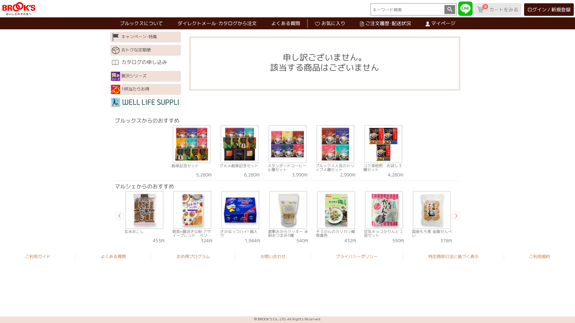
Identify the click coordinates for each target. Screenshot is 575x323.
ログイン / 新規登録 (549, 9)
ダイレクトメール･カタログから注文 (217, 23)
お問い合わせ (272, 257)
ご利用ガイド (37, 257)
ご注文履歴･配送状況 (388, 23)
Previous (118, 217)
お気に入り (333, 23)
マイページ (443, 23)
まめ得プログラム (193, 257)
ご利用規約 (539, 257)
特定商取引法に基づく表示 (453, 257)
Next (456, 217)
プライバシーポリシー (357, 257)
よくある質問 (285, 23)
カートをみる (501, 8)
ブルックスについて (141, 23)
